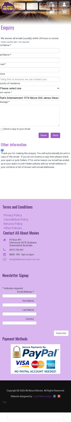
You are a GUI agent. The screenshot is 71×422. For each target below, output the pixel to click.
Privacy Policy (13, 215)
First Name (28, 300)
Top (4, 402)
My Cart (64, 10)
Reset (44, 135)
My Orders (52, 3)
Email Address (25, 291)
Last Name (28, 310)
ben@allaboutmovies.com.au (24, 259)
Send (55, 135)
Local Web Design (42, 396)
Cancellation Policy (16, 219)
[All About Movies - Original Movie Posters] (8, 7)
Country (30, 319)
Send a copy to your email (16, 129)
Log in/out (64, 3)
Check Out (52, 10)
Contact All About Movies (21, 233)
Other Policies (13, 228)
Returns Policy (13, 223)
